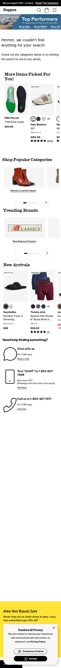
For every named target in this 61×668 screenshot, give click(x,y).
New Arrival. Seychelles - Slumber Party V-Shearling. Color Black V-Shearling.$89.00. (15, 300)
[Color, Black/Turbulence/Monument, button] (38, 306)
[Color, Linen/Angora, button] (43, 118)
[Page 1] (25, 202)
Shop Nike (24, 26)
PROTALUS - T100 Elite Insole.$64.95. (16, 106)
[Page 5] (35, 202)
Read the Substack (47, 3)
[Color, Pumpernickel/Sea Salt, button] (38, 118)
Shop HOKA (40, 26)
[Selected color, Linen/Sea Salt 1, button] (33, 118)
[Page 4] (32, 202)
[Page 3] (30, 202)
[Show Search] (39, 10)
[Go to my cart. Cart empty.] (46, 10)
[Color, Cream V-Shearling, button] (11, 306)
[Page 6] (37, 202)
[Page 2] (28, 202)
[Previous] (15, 202)
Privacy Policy (37, 641)
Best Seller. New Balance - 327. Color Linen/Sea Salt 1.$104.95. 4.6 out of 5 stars (42, 113)
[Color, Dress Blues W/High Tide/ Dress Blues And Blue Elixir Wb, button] (43, 306)
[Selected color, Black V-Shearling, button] (5, 306)
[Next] (46, 202)
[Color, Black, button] (33, 306)
